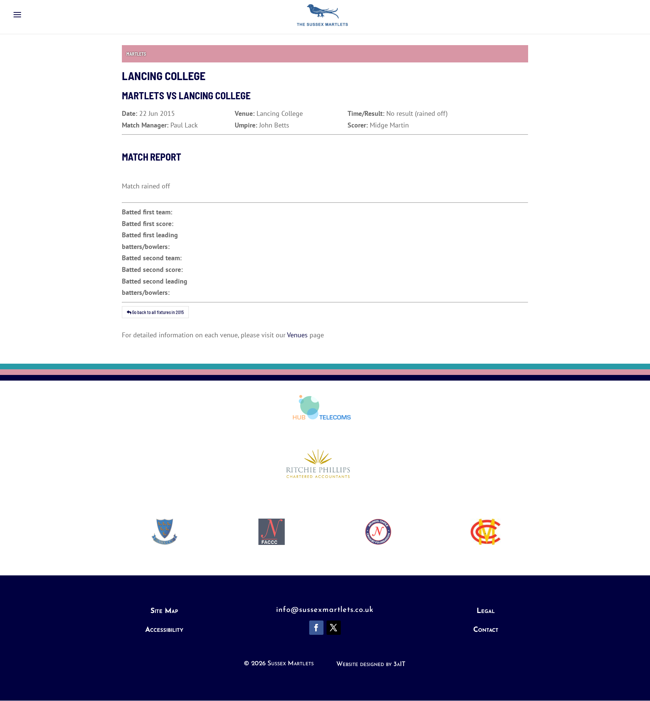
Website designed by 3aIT (370, 664)
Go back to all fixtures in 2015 (157, 312)
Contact (485, 630)
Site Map (164, 611)
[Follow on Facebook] (316, 628)
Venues (297, 335)
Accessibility (164, 630)
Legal (486, 611)
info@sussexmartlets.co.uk (325, 610)
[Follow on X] (334, 628)
